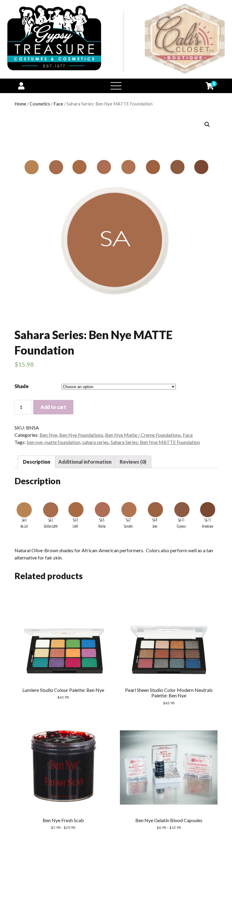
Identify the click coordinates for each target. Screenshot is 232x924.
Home (20, 103)
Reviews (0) (133, 462)
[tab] (36, 462)
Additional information (84, 462)
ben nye (35, 442)
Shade (21, 386)
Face (58, 103)
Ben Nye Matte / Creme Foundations (143, 435)
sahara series (95, 442)
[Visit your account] (21, 85)
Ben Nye (48, 435)
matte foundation (62, 442)
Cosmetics (40, 103)
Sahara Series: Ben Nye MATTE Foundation (155, 442)
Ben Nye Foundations (81, 435)
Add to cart (53, 407)
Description (36, 462)
